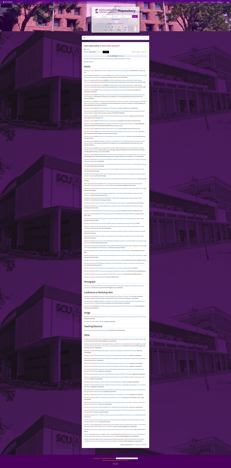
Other (129, 58)
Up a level (87, 49)
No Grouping (121, 56)
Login (227, 2)
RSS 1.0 (140, 52)
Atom (135, 52)
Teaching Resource (122, 58)
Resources (219, 2)
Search (135, 16)
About (198, 2)
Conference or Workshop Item (106, 58)
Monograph (95, 58)
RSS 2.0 (145, 52)
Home (192, 2)
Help (212, 2)
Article (90, 58)
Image (115, 58)
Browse (205, 2)
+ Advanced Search (115, 19)
